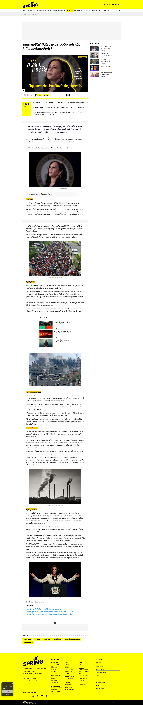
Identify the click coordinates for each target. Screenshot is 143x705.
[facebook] (26, 90)
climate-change (56, 677)
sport (67, 666)
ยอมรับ (7, 691)
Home (24, 14)
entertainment (69, 677)
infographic (68, 671)
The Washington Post (41, 602)
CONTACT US (82, 684)
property (54, 690)
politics (67, 675)
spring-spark (83, 677)
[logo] (30, 4)
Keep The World (55, 675)
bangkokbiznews (101, 672)
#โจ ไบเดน (37, 639)
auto (52, 666)
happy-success (83, 670)
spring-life (68, 684)
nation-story (69, 679)
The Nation (99, 663)
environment (55, 680)
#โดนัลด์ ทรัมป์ (46, 639)
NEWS (29, 14)
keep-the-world (83, 675)
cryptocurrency (56, 691)
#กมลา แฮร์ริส (27, 639)
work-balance (69, 689)
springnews (99, 679)
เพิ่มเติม (4, 688)
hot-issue (68, 664)
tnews (97, 685)
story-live (82, 680)
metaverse (54, 668)
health (81, 664)
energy (53, 679)
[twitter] (29, 90)
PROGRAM (81, 668)
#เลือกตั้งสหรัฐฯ (57, 639)
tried (80, 673)
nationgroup (100, 666)
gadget (53, 671)
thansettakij (100, 688)
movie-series (68, 686)
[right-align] (116, 11)
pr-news (67, 673)
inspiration (68, 688)
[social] (104, 4)
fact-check (68, 668)
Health (80, 662)
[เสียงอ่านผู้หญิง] (38, 95)
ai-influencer (83, 679)
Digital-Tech (54, 662)
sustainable (55, 682)
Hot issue (34, 14)
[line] (31, 90)
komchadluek (100, 669)
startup (53, 670)
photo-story (69, 670)
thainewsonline (100, 682)
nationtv (98, 676)
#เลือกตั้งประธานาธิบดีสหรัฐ (72, 639)
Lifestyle (67, 682)
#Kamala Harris (28, 642)
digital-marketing (56, 688)
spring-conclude (84, 671)
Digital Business (55, 686)
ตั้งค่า (7, 694)
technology (55, 664)
